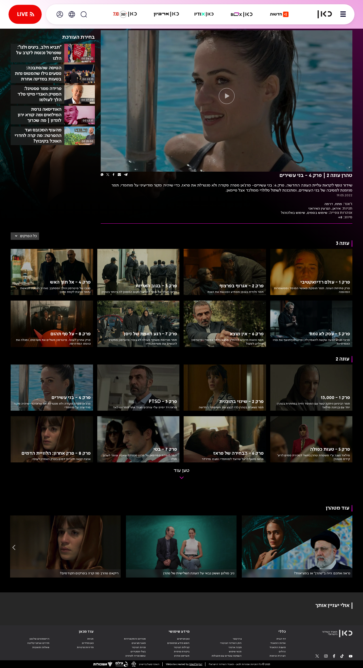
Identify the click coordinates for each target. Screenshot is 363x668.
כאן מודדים (88, 643)
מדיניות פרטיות (85, 647)
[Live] (25, 14)
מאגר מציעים (139, 643)
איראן (336, 208)
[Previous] (349, 547)
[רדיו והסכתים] (204, 14)
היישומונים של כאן (39, 638)
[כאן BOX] (241, 14)
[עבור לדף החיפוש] (83, 14)
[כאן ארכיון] (166, 14)
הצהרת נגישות (277, 655)
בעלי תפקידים (138, 651)
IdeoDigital (195, 664)
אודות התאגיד (278, 643)
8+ (340, 217)
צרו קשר (237, 638)
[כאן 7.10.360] (124, 14)
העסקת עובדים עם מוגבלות (227, 655)
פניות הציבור (139, 647)
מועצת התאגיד (277, 647)
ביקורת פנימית (181, 651)
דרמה (328, 204)
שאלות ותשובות (40, 647)
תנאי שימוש (235, 651)
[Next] (13, 547)
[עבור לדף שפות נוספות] (71, 14)
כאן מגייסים (183, 638)
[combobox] (25, 236)
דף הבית (281, 638)
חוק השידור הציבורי (231, 643)
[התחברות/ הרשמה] (59, 14)
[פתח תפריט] (343, 14)
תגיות (90, 638)
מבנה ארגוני (235, 647)
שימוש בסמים (317, 213)
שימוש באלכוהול (293, 213)
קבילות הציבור (181, 647)
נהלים (282, 651)
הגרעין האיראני (319, 208)
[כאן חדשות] (279, 14)
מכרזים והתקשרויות (135, 638)
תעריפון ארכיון (181, 655)
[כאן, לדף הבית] (321, 14)
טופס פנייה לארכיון (135, 655)
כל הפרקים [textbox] (28, 236)
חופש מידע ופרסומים (178, 643)
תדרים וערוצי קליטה (38, 643)
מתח (338, 204)
